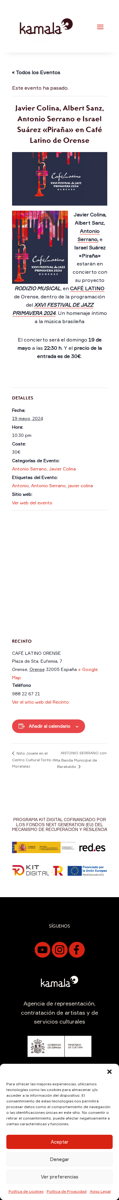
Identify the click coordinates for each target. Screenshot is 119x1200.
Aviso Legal (100, 1191)
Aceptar (60, 1142)
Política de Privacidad (67, 1191)
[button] (109, 1072)
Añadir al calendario (49, 726)
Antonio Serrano (29, 468)
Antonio (20, 485)
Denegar (59, 1159)
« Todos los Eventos (36, 72)
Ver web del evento (32, 502)
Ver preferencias (59, 1177)
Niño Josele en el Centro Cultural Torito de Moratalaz (34, 760)
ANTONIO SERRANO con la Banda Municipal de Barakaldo (82, 759)
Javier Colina (62, 468)
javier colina (80, 485)
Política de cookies (26, 1191)
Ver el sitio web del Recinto (40, 702)
